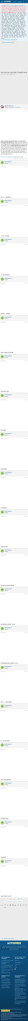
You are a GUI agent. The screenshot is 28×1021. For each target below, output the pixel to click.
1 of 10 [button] (10, 899)
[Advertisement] (14, 57)
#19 (26, 826)
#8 (26, 399)
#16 (26, 710)
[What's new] (23, 1)
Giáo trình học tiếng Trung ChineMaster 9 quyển (12, 157)
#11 (26, 516)
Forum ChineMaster (5, 980)
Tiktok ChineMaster (5, 985)
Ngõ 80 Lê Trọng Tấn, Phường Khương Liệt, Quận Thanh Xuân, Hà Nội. (20, 990)
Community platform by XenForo (11, 1009)
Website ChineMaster (5, 987)
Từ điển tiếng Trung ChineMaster (5, 963)
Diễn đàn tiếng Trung (4, 1012)
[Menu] (1, 1)
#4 (26, 244)
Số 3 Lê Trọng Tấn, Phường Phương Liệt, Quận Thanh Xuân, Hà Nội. (20, 1002)
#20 (26, 865)
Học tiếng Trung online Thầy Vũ (9, 39)
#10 (26, 477)
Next (14, 899)
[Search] (26, 1)
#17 (26, 749)
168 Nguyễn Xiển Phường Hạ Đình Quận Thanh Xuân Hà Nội (20, 998)
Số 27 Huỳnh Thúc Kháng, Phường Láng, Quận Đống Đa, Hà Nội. (20, 986)
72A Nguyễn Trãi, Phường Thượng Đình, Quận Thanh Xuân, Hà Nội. (20, 994)
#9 (26, 438)
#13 (26, 593)
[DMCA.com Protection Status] (5, 1011)
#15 (26, 671)
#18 (26, 788)
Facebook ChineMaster (6, 982)
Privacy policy (17, 964)
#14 (26, 632)
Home (16, 967)
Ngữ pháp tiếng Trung (5, 972)
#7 (26, 360)
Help (16, 965)
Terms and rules (18, 962)
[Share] (25, 111)
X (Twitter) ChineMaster (6, 984)
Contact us (17, 960)
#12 (26, 555)
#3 (26, 205)
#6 (26, 322)
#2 (26, 166)
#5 (26, 283)
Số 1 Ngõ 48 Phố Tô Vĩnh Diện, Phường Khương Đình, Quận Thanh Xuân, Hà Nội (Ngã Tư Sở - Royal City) (20, 980)
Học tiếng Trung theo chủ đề (7, 965)
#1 (26, 110)
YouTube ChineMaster (5, 979)
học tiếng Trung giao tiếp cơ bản (16, 5)
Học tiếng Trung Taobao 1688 (7, 960)
